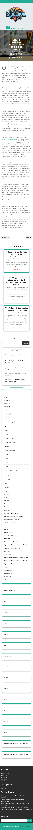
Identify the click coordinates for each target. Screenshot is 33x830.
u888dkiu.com (8, 570)
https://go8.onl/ (9, 479)
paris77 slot (7, 410)
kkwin (6, 430)
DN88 (6, 458)
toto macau (7, 400)
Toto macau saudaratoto (11, 513)
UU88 (5, 623)
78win (5, 699)
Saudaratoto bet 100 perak (11, 519)
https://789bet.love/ (9, 532)
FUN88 (6, 689)
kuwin (5, 397)
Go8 (6, 483)
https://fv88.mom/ (10, 450)
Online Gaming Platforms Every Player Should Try (15, 807)
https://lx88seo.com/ (10, 475)
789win (7, 446)
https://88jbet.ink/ (10, 438)
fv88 (6, 434)
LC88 (6, 462)
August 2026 (5, 773)
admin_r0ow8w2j (17, 59)
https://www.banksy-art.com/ (12, 564)
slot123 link (7, 656)
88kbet (7, 487)
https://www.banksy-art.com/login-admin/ (16, 557)
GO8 (5, 601)
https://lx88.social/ (10, 442)
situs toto (6, 500)
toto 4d (6, 497)
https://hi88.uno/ (8, 573)
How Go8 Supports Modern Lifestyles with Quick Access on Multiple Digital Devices (16, 281)
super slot (7, 403)
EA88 (6, 426)
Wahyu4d (6, 526)
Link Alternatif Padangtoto (11, 523)
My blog (18, 26)
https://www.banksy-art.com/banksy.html (16, 545)
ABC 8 (5, 394)
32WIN (6, 634)
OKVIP (5, 579)
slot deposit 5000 (9, 535)
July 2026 (4, 775)
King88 (6, 678)
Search (16, 339)
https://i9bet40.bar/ (9, 590)
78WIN (6, 710)
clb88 (5, 567)
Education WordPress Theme (17, 826)
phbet (5, 504)
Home (12, 26)
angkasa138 (7, 538)
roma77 (6, 667)
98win (6, 454)
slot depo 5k (7, 554)
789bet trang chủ (10, 422)
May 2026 (4, 779)
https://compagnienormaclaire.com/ (14, 516)
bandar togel (7, 576)
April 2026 (4, 781)
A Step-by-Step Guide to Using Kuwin (16, 253)
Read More (16, 269)
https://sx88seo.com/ (10, 471)
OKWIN (6, 612)
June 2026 (4, 777)
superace (6, 510)
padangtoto (7, 406)
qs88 (6, 491)
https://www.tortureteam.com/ (12, 548)
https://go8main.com (10, 414)
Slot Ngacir (7, 551)
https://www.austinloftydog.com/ (13, 542)
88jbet (7, 418)
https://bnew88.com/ (8, 139)
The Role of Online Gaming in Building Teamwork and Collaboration (16, 310)
